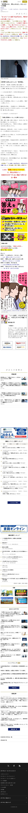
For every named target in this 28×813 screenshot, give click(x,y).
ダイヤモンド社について (6, 802)
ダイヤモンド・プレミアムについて (8, 776)
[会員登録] (24, 2)
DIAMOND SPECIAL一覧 (6, 737)
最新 (4, 444)
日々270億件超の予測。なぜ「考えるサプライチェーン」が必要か (14, 683)
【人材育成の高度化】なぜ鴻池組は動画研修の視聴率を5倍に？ (14, 674)
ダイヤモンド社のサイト (6, 798)
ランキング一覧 (13, 502)
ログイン (19, 1)
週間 (17, 444)
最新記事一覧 (14, 729)
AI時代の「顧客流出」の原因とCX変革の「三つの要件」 (13, 670)
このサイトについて (4, 774)
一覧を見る (14, 687)
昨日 (11, 444)
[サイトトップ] (5, 2)
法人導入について (4, 794)
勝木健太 (2, 7)
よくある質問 (3, 787)
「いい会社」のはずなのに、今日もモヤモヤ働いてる (14, 10)
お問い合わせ (3, 791)
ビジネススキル (4, 9)
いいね (23, 444)
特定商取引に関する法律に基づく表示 (8, 782)
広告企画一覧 (4, 740)
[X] (8, 766)
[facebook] (14, 766)
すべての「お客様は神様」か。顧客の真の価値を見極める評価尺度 (14, 678)
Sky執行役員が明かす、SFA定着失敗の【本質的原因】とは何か (14, 666)
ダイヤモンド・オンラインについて (8, 770)
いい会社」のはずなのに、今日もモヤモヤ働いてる (12, 310)
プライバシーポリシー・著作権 (7, 785)
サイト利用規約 (4, 780)
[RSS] (19, 766)
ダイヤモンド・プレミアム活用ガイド (8, 778)
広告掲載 (2, 789)
